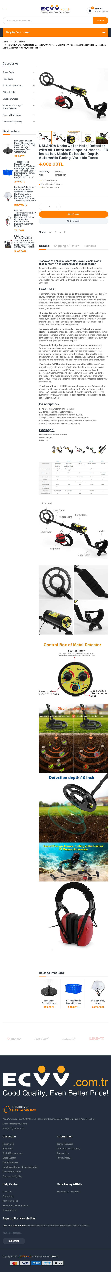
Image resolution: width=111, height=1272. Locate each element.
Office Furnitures (10, 1162)
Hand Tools (8, 1148)
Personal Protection (12, 1172)
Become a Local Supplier (68, 1191)
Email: (5, 1124)
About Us (7, 1191)
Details (44, 246)
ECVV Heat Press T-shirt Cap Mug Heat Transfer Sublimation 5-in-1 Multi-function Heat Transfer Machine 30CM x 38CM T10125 (25, 241)
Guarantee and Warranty (68, 1148)
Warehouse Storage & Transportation (20, 1167)
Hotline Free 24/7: (20, 1107)
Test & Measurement (12, 1153)
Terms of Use (63, 1153)
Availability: (44, 171)
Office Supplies (9, 1158)
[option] (45, 137)
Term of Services (65, 1144)
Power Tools (8, 1144)
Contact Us (8, 1196)
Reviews (90, 246)
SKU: (41, 175)
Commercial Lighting (12, 1176)
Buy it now (73, 214)
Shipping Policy (10, 1210)
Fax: (5, 1128)
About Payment (10, 1201)
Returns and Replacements (15, 1205)
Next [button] (107, 137)
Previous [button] (39, 137)
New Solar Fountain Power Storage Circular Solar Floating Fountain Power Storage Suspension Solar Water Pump (25, 146)
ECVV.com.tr (25, 1256)
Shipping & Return (66, 246)
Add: (5, 1119)
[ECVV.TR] (55, 7)
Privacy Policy (63, 1158)
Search (55, 1256)
